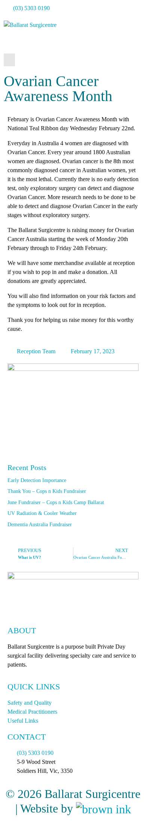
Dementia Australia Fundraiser (39, 524)
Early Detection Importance (36, 480)
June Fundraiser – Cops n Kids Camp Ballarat (55, 502)
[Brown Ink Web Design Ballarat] (103, 808)
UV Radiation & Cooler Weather (42, 513)
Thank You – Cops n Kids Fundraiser (46, 491)
